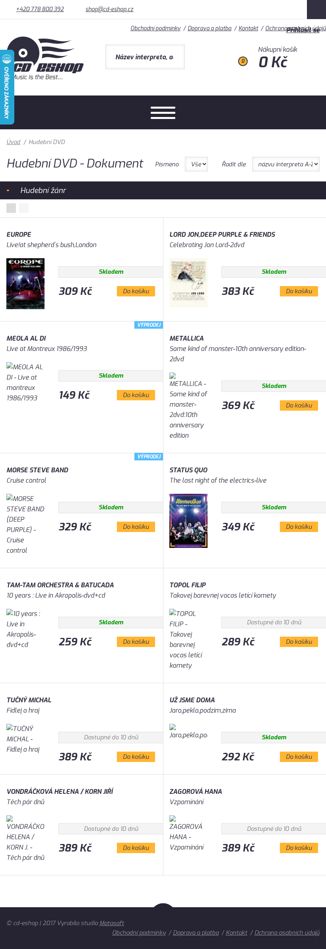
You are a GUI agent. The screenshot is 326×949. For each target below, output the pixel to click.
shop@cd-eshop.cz (109, 9)
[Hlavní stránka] (45, 77)
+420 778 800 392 (40, 9)
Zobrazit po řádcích (24, 208)
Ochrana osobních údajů (287, 933)
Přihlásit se (303, 30)
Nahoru (163, 920)
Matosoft (111, 923)
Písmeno (167, 164)
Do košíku (136, 291)
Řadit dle (234, 164)
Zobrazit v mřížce (11, 208)
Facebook (316, 9)
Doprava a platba (196, 933)
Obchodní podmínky (139, 933)
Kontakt (236, 933)
